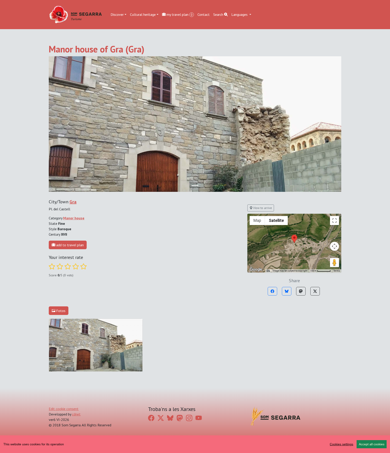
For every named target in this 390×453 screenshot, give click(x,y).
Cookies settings (341, 444)
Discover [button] (117, 14)
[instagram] (189, 418)
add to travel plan (69, 245)
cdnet (76, 414)
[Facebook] (272, 291)
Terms (336, 271)
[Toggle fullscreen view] (334, 220)
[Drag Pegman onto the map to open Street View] (334, 262)
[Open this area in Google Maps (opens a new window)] (255, 269)
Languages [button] (239, 14)
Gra (73, 202)
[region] (195, 444)
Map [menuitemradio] (257, 220)
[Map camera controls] (334, 246)
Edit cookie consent (64, 408)
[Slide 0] (195, 185)
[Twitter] (315, 291)
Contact (203, 14)
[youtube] (198, 418)
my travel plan (179, 14)
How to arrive (262, 208)
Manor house (73, 218)
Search (218, 14)
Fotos (60, 310)
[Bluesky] (286, 291)
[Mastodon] (301, 291)
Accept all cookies (371, 444)
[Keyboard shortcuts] (268, 270)
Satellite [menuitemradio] (276, 220)
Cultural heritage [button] (143, 14)
